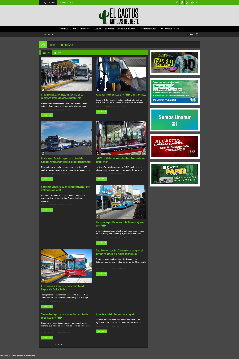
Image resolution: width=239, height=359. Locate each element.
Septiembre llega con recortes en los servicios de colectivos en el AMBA (64, 316)
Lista (59, 52)
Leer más (46, 115)
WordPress (30, 356)
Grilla (48, 52)
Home (52, 44)
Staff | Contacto (66, 2)
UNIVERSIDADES (149, 28)
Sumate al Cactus (171, 28)
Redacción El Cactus (63, 110)
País (74, 28)
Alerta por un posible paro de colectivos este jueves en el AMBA (120, 224)
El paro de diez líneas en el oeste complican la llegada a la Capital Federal (63, 288)
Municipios (85, 28)
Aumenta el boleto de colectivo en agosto (115, 314)
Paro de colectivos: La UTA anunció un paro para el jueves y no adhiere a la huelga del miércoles (119, 252)
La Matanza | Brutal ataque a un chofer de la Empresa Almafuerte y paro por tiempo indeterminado (66, 160)
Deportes (109, 28)
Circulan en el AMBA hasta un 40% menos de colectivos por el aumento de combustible (62, 96)
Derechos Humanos (126, 28)
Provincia (64, 28)
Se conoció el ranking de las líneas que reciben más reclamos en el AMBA (65, 188)
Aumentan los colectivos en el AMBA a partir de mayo (121, 94)
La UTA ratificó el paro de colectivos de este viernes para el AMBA (120, 160)
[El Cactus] (119, 15)
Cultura (97, 28)
